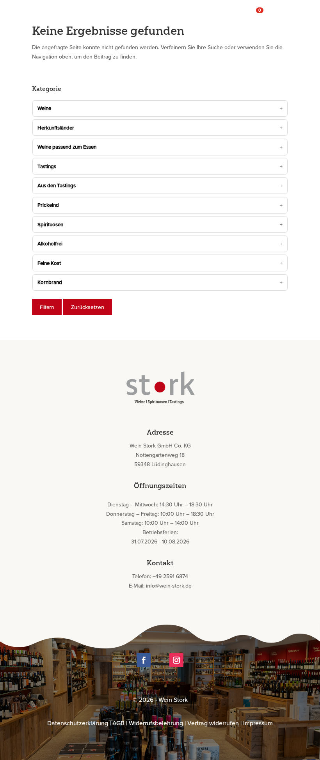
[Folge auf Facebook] (144, 660)
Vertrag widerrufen (213, 723)
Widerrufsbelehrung (156, 723)
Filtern (47, 307)
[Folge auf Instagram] (176, 660)
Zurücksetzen (87, 307)
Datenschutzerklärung (77, 723)
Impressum (258, 723)
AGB (118, 723)
